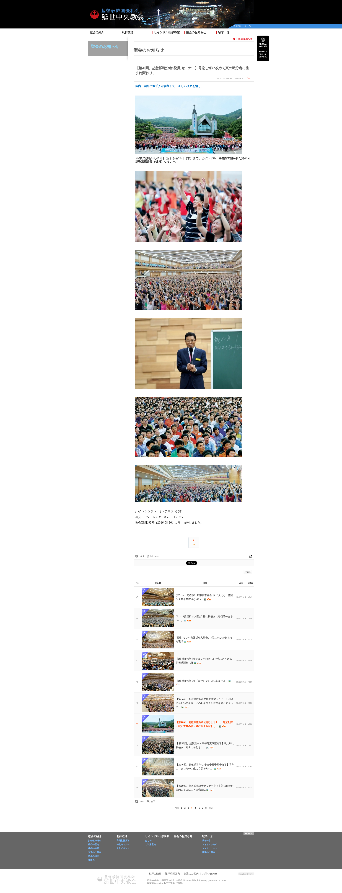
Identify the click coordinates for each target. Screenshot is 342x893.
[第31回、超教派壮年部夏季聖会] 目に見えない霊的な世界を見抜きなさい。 (204, 597)
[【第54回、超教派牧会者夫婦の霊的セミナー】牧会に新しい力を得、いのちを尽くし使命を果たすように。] (158, 703)
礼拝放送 (127, 32)
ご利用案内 (150, 844)
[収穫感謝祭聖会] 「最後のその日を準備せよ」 (202, 680)
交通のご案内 (94, 852)
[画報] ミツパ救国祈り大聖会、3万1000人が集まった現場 (204, 639)
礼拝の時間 (93, 848)
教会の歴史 (93, 844)
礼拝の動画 (155, 873)
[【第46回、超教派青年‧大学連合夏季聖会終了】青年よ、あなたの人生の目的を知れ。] (158, 766)
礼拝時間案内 (172, 873)
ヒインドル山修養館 (167, 32)
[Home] (116, 5)
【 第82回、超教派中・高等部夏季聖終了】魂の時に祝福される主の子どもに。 (205, 745)
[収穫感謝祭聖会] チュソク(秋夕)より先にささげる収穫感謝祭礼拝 (204, 660)
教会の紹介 (97, 32)
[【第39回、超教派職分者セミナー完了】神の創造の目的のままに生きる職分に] (158, 788)
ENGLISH (263, 54)
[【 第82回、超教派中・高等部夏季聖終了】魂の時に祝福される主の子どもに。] (158, 745)
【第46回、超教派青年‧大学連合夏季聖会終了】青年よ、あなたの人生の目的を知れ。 (205, 766)
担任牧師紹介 (94, 840)
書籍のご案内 (208, 852)
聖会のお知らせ (196, 32)
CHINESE (263, 57)
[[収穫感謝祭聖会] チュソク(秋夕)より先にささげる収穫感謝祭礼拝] (158, 661)
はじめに (149, 840)
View (250, 583)
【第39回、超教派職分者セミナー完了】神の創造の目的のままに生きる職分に (205, 787)
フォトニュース (209, 848)
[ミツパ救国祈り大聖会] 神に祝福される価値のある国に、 (204, 618)
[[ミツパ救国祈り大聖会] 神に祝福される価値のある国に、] (158, 618)
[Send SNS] (250, 554)
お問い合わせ (209, 873)
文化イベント (123, 848)
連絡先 (91, 860)
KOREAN (263, 51)
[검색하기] (152, 801)
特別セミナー (123, 844)
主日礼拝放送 (123, 840)
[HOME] (235, 38)
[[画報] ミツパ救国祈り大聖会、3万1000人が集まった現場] (158, 639)
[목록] (247, 572)
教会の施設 (93, 856)
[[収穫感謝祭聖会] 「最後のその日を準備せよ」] (158, 682)
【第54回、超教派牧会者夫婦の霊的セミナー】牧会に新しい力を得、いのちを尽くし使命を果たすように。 (205, 703)
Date (241, 583)
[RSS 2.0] (140, 801)
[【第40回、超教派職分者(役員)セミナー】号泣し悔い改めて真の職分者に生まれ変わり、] (158, 724)
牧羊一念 (224, 32)
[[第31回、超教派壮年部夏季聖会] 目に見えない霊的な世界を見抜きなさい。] (158, 597)
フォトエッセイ (209, 844)
